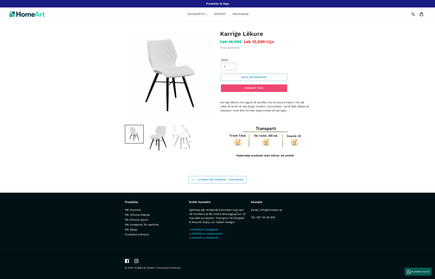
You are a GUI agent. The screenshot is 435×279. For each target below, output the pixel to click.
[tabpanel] (265, 141)
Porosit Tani (254, 88)
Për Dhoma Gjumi (136, 219)
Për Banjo (131, 229)
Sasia (224, 59)
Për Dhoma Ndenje (137, 214)
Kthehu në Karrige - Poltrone (220, 179)
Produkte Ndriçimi (137, 234)
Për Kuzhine (133, 209)
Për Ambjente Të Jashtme (142, 224)
